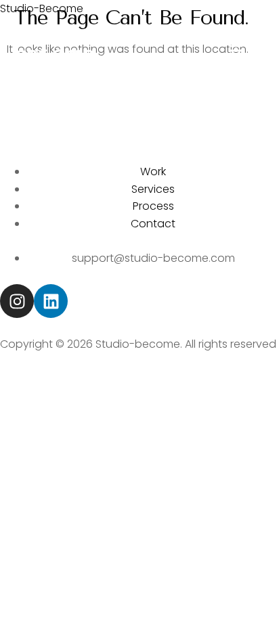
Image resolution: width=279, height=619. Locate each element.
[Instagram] (17, 301)
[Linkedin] (51, 301)
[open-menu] (235, 50)
